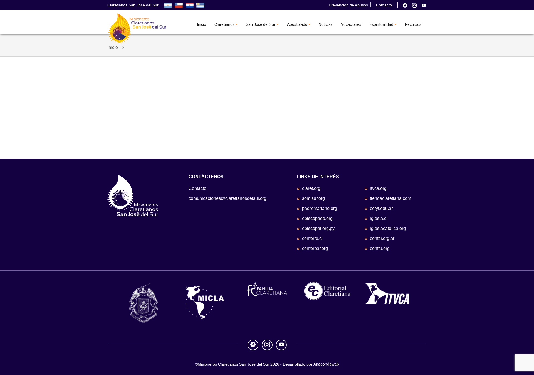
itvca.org (378, 188)
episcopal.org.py (318, 228)
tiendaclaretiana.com (390, 198)
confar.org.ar (382, 238)
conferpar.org (315, 248)
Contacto (384, 5)
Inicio (201, 24)
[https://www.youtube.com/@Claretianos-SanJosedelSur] (424, 5)
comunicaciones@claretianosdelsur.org (227, 198)
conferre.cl (312, 238)
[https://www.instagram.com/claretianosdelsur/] (414, 5)
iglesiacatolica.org (388, 228)
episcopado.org (317, 218)
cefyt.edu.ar (381, 208)
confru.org (380, 248)
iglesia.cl (378, 218)
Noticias (326, 24)
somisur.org (313, 198)
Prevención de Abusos (348, 5)
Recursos (413, 24)
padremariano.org (319, 208)
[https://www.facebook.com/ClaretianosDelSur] (405, 5)
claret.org (311, 188)
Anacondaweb (326, 364)
